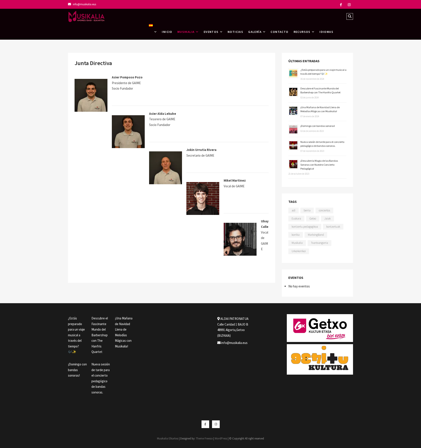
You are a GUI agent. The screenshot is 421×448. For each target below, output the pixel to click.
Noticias (235, 32)
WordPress (221, 438)
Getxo (312, 218)
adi (293, 210)
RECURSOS (302, 32)
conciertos (324, 210)
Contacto (279, 32)
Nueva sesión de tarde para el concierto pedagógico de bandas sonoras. (100, 378)
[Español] (153, 32)
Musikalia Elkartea (167, 438)
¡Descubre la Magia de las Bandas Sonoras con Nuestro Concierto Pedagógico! (319, 164)
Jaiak (327, 218)
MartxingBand (316, 235)
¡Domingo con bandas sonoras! (317, 125)
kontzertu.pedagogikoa (305, 226)
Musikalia (297, 243)
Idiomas (326, 32)
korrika (296, 235)
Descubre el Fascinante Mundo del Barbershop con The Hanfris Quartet (99, 335)
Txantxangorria (319, 243)
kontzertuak (333, 226)
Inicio (167, 32)
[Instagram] (349, 5)
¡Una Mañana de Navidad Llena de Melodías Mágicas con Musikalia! (123, 332)
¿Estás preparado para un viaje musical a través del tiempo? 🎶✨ (76, 335)
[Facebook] (341, 5)
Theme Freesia (204, 438)
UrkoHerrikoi (299, 251)
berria (307, 210)
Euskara (296, 218)
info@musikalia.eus (84, 4)
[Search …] (349, 16)
